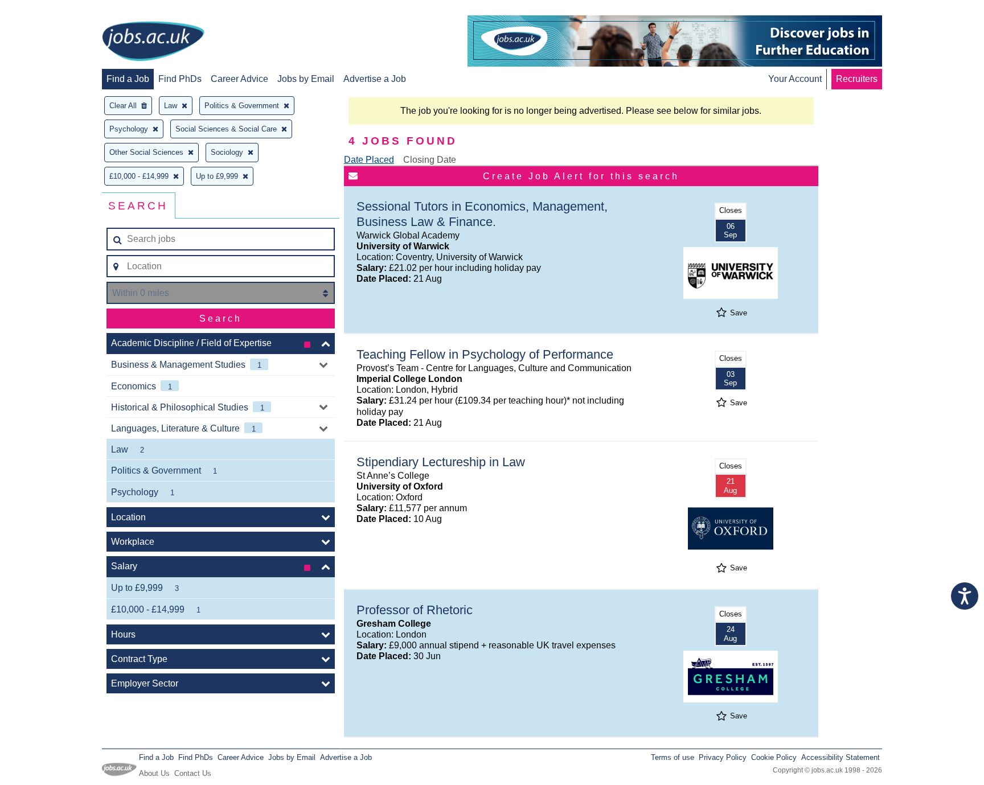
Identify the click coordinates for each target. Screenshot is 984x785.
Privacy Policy (723, 757)
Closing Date (429, 160)
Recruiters (857, 79)
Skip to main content (46, 10)
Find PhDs (180, 79)
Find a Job (127, 79)
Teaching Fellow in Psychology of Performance (484, 354)
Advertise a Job (374, 79)
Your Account (795, 79)
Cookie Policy (774, 757)
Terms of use (672, 757)
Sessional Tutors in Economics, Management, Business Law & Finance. (482, 214)
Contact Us (192, 773)
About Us (154, 773)
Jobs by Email (305, 79)
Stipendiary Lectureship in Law (440, 462)
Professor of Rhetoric (414, 610)
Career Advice (239, 79)
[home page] (153, 42)
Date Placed (369, 160)
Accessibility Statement (840, 757)
